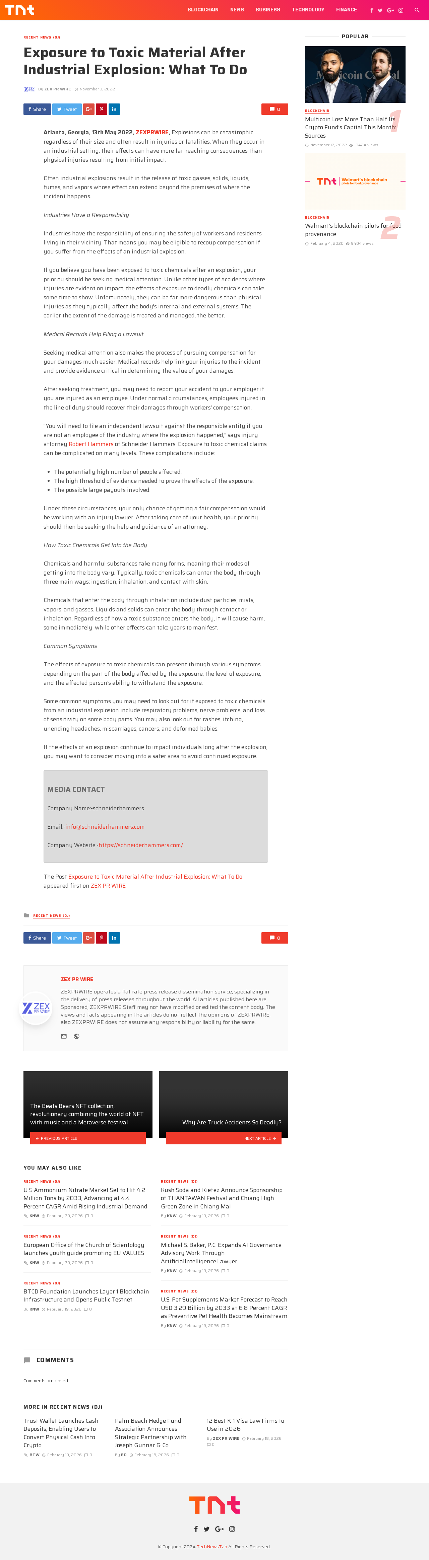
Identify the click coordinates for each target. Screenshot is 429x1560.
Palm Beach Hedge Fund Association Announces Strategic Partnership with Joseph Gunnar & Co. (151, 1433)
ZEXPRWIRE (152, 132)
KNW (34, 1215)
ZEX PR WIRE (57, 89)
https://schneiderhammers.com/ (141, 845)
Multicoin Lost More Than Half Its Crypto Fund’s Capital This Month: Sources (350, 127)
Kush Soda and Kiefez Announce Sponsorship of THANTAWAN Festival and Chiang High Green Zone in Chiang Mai (222, 1198)
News (237, 10)
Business (268, 10)
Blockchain (203, 10)
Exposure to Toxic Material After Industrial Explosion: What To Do (155, 876)
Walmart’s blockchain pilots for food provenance (353, 230)
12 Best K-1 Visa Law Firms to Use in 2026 (245, 1425)
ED (124, 1455)
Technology (308, 10)
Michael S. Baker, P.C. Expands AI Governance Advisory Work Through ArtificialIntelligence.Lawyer (221, 1253)
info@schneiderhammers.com (105, 826)
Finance (346, 10)
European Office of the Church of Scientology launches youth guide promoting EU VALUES (83, 1249)
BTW (34, 1455)
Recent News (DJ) (41, 37)
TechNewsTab (212, 1546)
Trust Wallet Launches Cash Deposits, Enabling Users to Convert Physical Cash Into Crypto (61, 1433)
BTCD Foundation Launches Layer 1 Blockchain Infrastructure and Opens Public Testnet (86, 1295)
